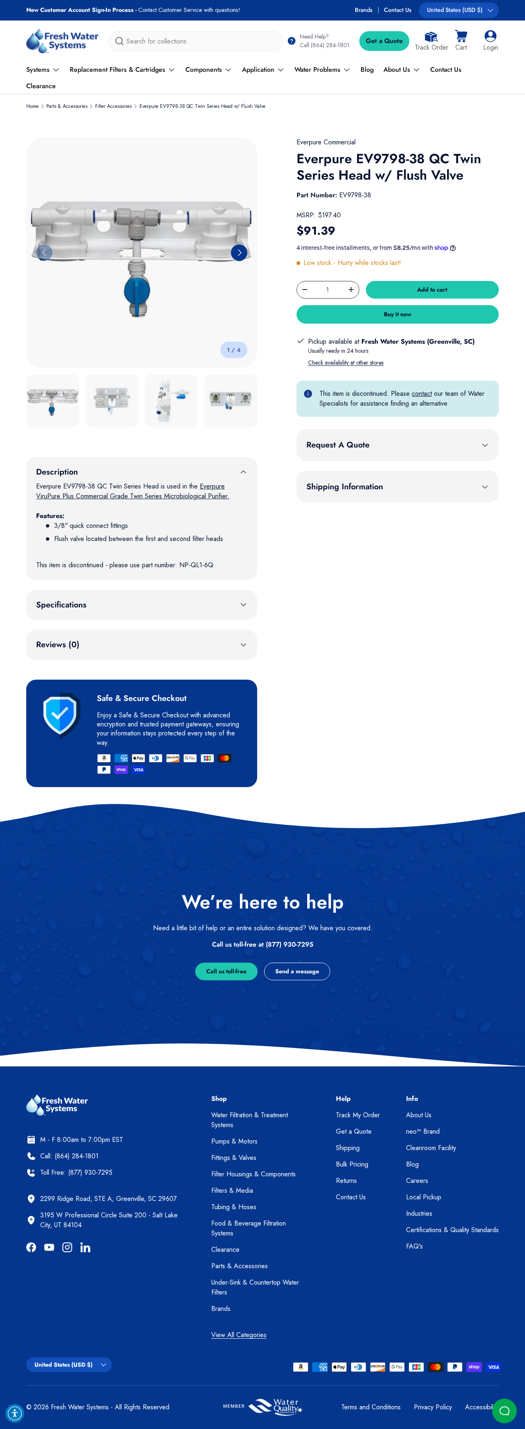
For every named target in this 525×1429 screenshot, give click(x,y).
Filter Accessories (113, 106)
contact (422, 393)
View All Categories (239, 1335)
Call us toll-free (226, 971)
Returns (346, 1180)
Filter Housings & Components (253, 1174)
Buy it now (397, 314)
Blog (367, 69)
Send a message (297, 971)
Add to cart (432, 289)
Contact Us (397, 10)
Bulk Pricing (352, 1164)
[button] (461, 41)
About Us (396, 69)
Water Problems (317, 69)
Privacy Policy (433, 1407)
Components (203, 69)
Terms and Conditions (371, 1407)
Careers (417, 1180)
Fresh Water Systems (80, 1407)
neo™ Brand (423, 1131)
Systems (38, 69)
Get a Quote (384, 41)
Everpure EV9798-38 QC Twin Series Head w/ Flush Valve (202, 106)
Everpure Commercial (326, 142)
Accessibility (482, 1407)
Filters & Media (232, 1190)
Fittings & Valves (233, 1157)
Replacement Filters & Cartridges (117, 69)
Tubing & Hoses (233, 1207)
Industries (419, 1213)
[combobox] (195, 41)
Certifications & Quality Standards (452, 1230)
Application (258, 69)
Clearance (41, 86)
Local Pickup (423, 1197)
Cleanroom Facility (431, 1148)
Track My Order (358, 1115)
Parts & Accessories (66, 106)
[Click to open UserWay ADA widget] (14, 1413)
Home (32, 106)
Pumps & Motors (234, 1141)
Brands (363, 10)
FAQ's (414, 1246)
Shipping (348, 1148)
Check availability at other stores (345, 362)
